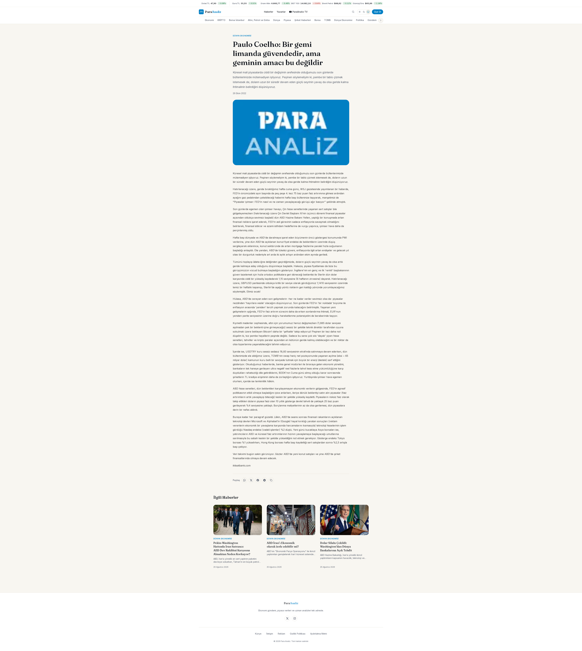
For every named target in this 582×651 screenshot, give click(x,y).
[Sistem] (368, 12)
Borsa (317, 20)
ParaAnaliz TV (300, 11)
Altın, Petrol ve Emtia (259, 20)
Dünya (276, 20)
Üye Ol (377, 11)
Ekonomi (209, 20)
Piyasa (287, 20)
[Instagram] (294, 618)
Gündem (372, 20)
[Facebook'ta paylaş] (258, 480)
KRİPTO (221, 20)
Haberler (268, 11)
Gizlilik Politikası (297, 633)
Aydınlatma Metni (318, 633)
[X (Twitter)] (287, 618)
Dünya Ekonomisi (343, 20)
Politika (360, 20)
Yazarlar (281, 11)
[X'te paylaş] (251, 480)
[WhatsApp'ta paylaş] (244, 480)
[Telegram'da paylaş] (264, 480)
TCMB (327, 20)
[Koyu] (364, 12)
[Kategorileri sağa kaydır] (380, 20)
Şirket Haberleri (302, 20)
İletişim (269, 633)
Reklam (281, 633)
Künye (258, 633)
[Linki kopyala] (271, 480)
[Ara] (353, 12)
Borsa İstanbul (236, 20)
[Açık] (360, 12)
